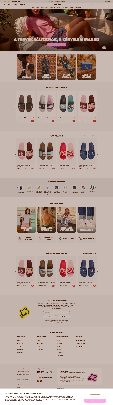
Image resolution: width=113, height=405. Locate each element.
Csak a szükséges (95, 394)
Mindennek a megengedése (95, 401)
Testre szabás (95, 397)
